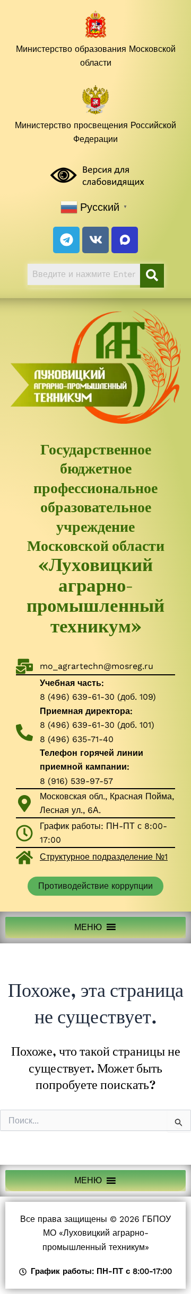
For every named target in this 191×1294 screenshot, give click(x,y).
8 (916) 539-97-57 (76, 781)
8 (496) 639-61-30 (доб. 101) (97, 725)
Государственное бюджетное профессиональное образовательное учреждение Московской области (95, 538)
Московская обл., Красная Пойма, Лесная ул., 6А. (107, 803)
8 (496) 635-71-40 (77, 739)
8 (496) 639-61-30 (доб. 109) (98, 697)
